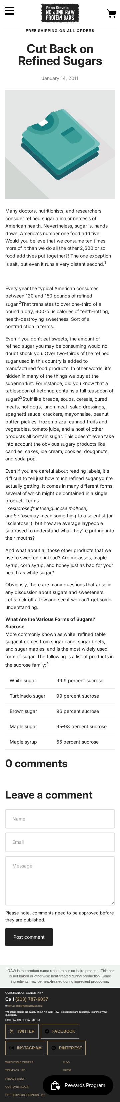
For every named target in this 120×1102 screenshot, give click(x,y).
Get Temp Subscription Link (25, 1095)
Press (67, 1070)
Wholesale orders (19, 1062)
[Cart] (112, 13)
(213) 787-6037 (31, 999)
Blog (66, 1062)
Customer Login (17, 1086)
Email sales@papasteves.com (25, 1005)
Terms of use (15, 1070)
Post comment (29, 937)
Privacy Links (14, 1078)
